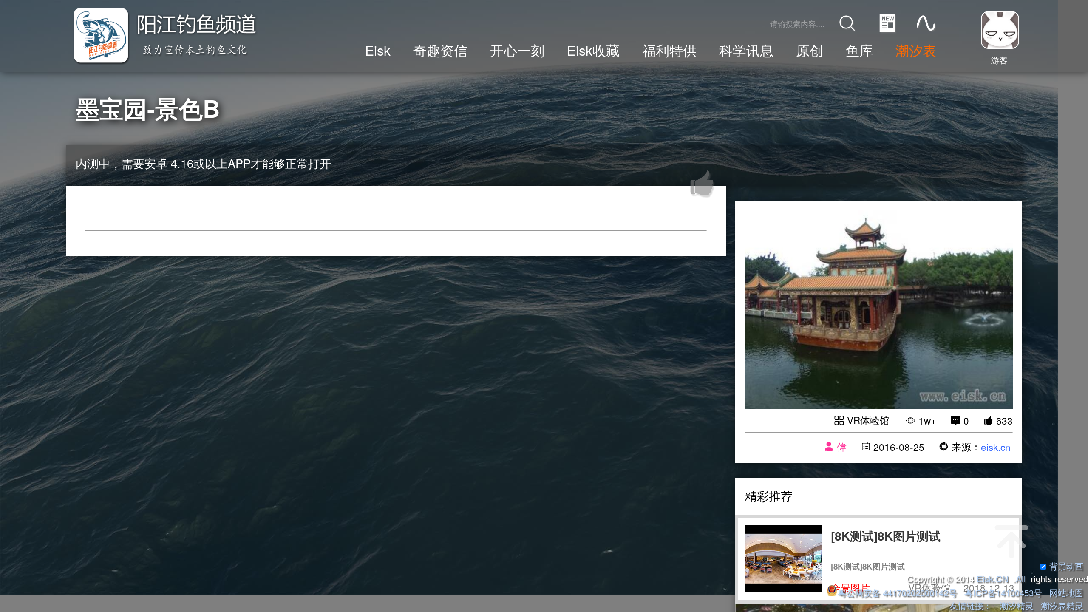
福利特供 (669, 50)
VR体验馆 (868, 420)
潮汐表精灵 (1062, 605)
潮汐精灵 (1017, 605)
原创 (809, 50)
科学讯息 (746, 50)
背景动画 (1066, 566)
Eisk (378, 50)
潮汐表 (915, 50)
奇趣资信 (440, 50)
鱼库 (859, 50)
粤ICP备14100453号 (1003, 592)
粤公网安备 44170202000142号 (898, 592)
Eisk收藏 (593, 50)
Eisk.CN (993, 578)
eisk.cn (996, 446)
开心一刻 (517, 50)
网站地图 (1066, 592)
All (1021, 578)
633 (1004, 420)
